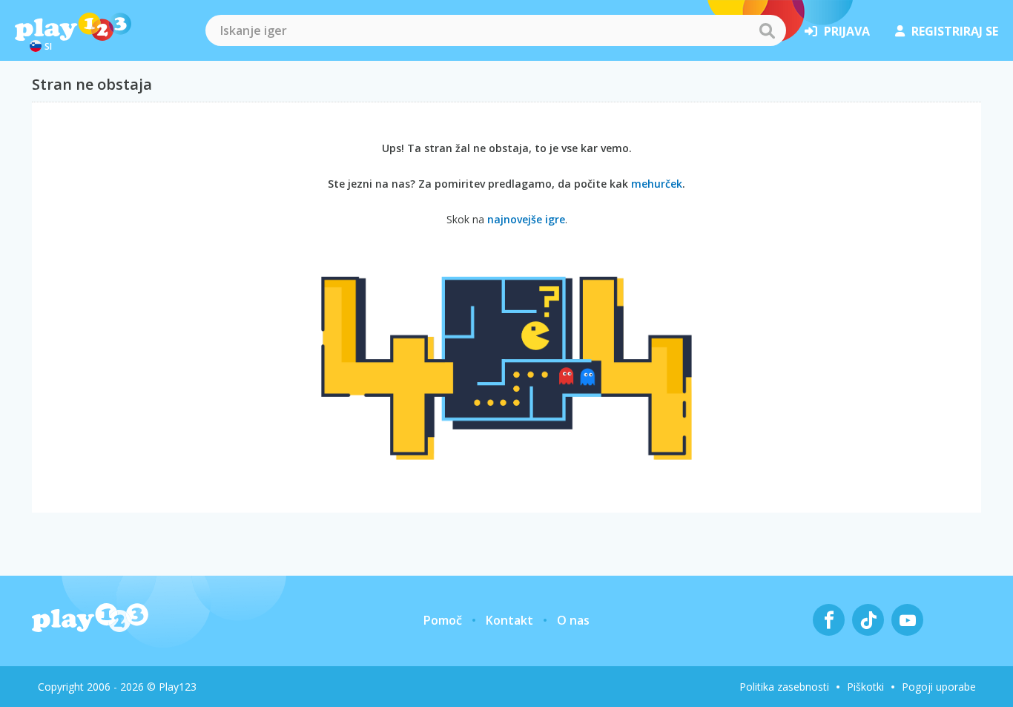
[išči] (766, 30)
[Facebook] (829, 620)
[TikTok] (868, 620)
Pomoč (442, 620)
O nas (573, 620)
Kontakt (509, 620)
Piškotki (865, 687)
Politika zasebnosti (784, 687)
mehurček (656, 184)
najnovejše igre (526, 219)
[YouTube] (907, 620)
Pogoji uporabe (939, 687)
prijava (847, 31)
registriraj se (954, 31)
